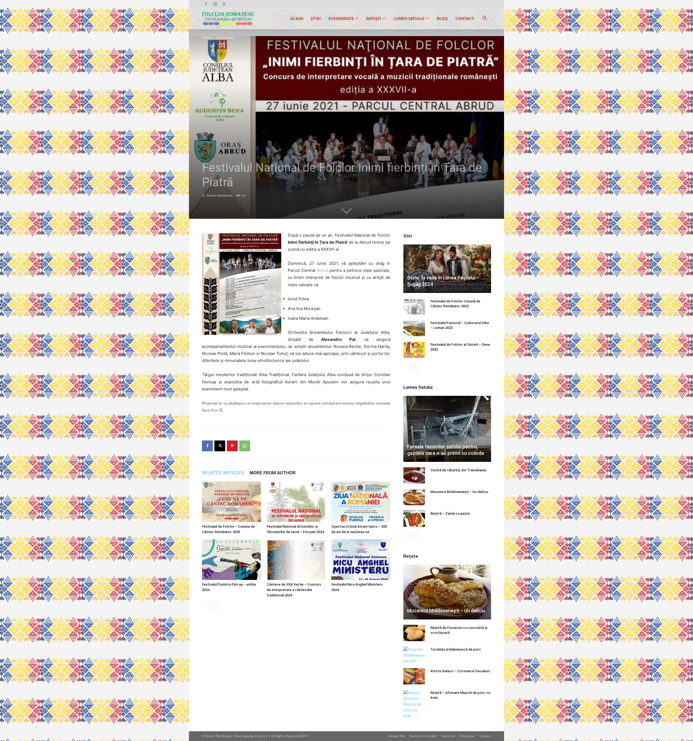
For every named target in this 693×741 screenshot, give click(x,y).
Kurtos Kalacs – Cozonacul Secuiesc (460, 671)
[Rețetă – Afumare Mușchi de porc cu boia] (414, 704)
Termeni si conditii (423, 736)
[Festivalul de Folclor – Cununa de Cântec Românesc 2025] (231, 501)
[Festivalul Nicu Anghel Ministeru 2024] (360, 559)
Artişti (373, 18)
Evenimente (341, 18)
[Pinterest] (232, 445)
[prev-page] (205, 606)
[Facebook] (206, 4)
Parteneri (448, 736)
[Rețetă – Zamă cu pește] (414, 519)
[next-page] (214, 606)
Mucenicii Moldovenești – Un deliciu (459, 492)
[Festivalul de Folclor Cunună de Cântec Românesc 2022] (414, 306)
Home (206, 37)
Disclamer (467, 736)
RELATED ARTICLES (223, 472)
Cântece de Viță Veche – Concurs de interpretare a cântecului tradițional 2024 (294, 589)
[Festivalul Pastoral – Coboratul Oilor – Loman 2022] (414, 328)
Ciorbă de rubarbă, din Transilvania (458, 470)
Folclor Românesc (220, 195)
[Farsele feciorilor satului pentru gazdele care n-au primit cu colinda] (447, 429)
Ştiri (316, 18)
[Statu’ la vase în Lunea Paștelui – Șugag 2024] (447, 268)
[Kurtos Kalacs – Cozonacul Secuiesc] (414, 676)
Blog (442, 18)
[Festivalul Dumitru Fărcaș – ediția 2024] (231, 559)
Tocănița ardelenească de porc (455, 649)
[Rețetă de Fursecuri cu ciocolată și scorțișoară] (414, 633)
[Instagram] (215, 4)
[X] (224, 4)
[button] (484, 18)
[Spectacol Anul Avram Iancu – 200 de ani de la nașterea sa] (360, 501)
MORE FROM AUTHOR (273, 472)
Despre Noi (396, 736)
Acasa (296, 18)
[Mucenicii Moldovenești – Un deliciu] (414, 497)
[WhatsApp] (244, 445)
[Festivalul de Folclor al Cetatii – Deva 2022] (414, 350)
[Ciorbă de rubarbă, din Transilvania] (414, 475)
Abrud (322, 270)
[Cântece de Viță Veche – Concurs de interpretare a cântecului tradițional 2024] (296, 559)
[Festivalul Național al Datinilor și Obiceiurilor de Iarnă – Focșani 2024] (296, 501)
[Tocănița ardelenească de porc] (414, 655)
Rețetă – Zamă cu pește (450, 513)
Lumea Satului (408, 18)
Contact (464, 18)
